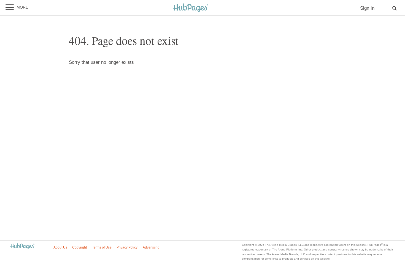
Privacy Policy (127, 247)
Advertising (151, 247)
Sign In (367, 8)
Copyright (79, 247)
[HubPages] (191, 8)
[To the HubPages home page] (22, 246)
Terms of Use (102, 247)
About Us (60, 247)
